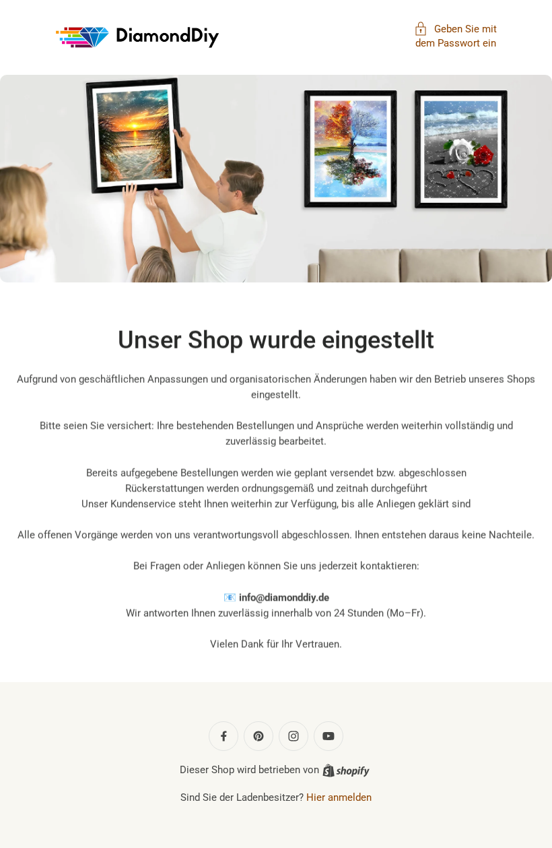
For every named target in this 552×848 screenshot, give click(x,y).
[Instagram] (293, 736)
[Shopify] (346, 770)
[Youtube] (328, 736)
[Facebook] (223, 736)
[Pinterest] (258, 736)
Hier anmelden (339, 797)
